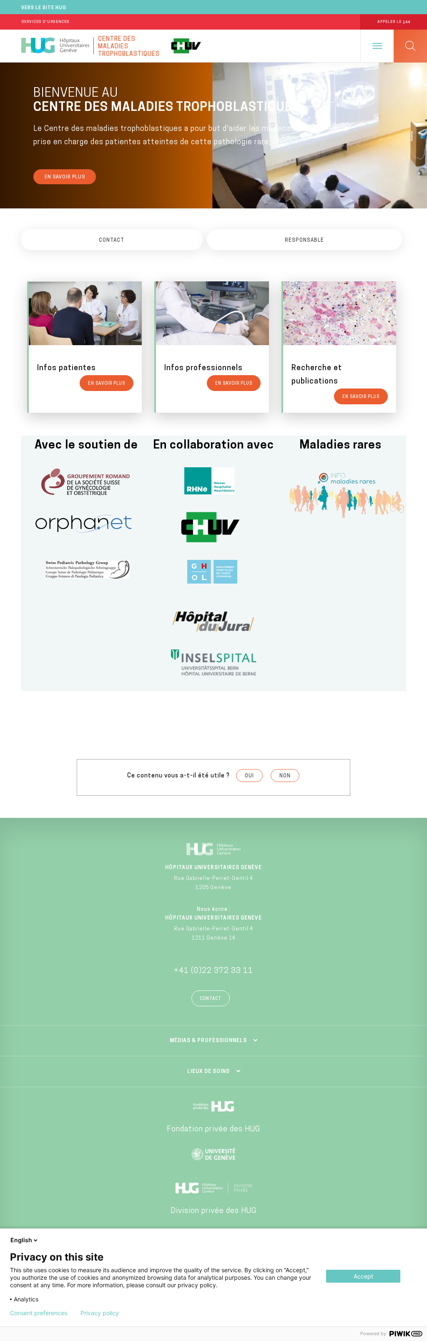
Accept (363, 1276)
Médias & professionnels (208, 1040)
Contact (210, 999)
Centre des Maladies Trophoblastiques (129, 46)
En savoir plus (65, 177)
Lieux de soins (208, 1071)
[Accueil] (55, 45)
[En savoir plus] (85, 346)
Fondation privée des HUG (213, 1129)
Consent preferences (38, 1313)
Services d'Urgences (45, 22)
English (21, 1239)
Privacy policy (99, 1313)
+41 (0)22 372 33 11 (213, 971)
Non (285, 776)
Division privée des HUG (213, 1211)
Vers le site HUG (43, 8)
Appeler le (393, 22)
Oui (249, 776)
